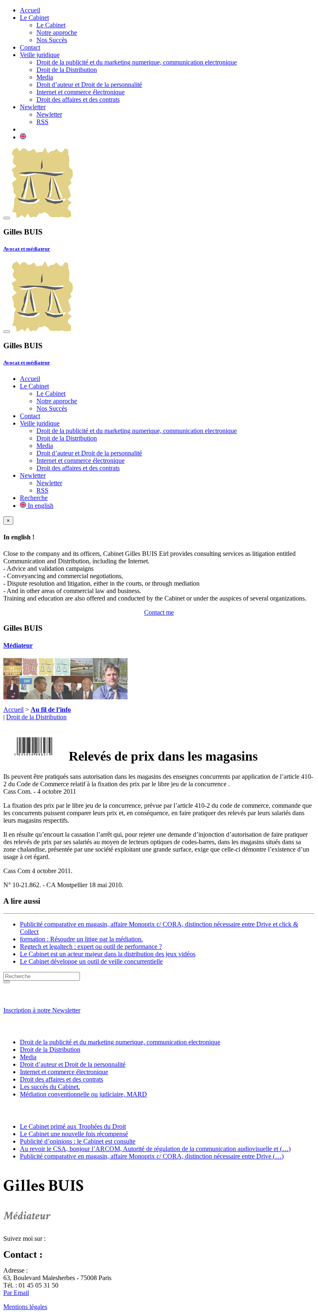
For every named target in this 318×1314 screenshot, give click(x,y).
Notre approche (56, 32)
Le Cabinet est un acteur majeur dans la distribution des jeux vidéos (107, 953)
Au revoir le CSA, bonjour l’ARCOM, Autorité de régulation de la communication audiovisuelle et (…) (155, 1148)
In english (39, 505)
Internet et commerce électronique (80, 92)
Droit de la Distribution (66, 69)
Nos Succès (51, 39)
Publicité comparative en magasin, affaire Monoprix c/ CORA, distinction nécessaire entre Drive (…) (152, 1156)
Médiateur (18, 645)
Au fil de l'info (27, 1110)
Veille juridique (40, 54)
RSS (42, 121)
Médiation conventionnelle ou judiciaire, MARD (83, 1094)
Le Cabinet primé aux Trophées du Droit (73, 1126)
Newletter (33, 106)
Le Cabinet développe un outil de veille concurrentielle (91, 961)
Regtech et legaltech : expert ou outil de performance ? (91, 946)
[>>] (6, 982)
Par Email (16, 1292)
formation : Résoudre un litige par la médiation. (81, 939)
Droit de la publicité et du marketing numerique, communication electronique (136, 62)
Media (44, 77)
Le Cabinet (34, 17)
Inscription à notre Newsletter (41, 1010)
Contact (30, 47)
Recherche (34, 497)
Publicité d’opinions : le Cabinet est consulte (77, 1141)
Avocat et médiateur (26, 249)
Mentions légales (25, 1306)
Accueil (30, 10)
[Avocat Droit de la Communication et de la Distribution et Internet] (42, 215)
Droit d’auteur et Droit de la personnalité (89, 84)
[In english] (23, 137)
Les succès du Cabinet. (50, 1086)
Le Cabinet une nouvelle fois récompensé (74, 1133)
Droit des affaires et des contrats (78, 99)
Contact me (159, 612)
